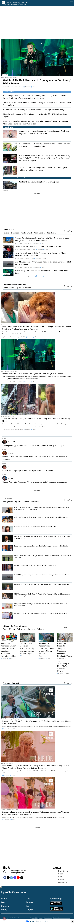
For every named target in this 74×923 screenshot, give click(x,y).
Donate (28, 906)
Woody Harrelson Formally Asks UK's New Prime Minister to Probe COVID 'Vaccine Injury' (44, 145)
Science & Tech (38, 501)
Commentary (8, 287)
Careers (60, 877)
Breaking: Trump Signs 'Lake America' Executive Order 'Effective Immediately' (41, 613)
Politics (6, 233)
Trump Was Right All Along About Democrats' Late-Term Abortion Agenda (34, 482)
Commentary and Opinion (14, 284)
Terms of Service (48, 917)
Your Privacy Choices (39, 921)
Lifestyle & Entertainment (15, 626)
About (28, 898)
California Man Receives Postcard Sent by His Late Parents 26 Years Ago (27, 648)
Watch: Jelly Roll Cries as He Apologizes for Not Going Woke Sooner (32, 373)
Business (15, 233)
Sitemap (41, 917)
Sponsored (29, 909)
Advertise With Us (62, 882)
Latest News (8, 229)
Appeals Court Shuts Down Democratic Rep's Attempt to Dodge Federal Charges (41, 584)
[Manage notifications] (4, 918)
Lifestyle (4, 909)
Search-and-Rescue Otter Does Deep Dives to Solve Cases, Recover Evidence (46, 649)
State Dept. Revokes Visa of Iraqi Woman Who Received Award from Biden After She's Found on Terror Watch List (35, 122)
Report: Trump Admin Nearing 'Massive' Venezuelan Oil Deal (35, 565)
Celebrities (21, 629)
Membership (30, 902)
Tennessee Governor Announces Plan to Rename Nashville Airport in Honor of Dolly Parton (44, 132)
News (3, 902)
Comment (27, 86)
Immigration (8, 501)
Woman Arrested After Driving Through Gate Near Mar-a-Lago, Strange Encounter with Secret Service (42, 239)
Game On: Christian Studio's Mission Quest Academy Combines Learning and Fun (8, 649)
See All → (68, 231)
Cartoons (27, 287)
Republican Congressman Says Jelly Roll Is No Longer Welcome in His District (41, 546)
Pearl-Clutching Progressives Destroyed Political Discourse (27, 470)
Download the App (56, 898)
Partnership (61, 879)
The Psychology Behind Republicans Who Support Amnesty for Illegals (33, 445)
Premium (4, 898)
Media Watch (26, 233)
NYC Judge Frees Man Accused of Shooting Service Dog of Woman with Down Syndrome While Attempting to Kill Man (34, 96)
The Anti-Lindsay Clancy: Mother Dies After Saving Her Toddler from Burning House (43, 168)
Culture (26, 501)
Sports (18, 501)
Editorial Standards (63, 871)
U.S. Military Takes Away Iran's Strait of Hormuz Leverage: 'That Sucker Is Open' (41, 575)
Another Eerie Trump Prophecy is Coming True (39, 182)
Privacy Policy (35, 917)
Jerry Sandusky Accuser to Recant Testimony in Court (38, 246)
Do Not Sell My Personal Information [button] (61, 917)
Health (12, 629)
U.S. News (7, 498)
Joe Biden (51, 233)
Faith (5, 629)
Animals (40, 629)
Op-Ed (18, 287)
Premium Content (11, 683)
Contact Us (60, 874)
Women (31, 629)
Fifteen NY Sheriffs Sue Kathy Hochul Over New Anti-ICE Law (35, 527)
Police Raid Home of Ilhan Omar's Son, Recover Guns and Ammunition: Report (41, 517)
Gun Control (39, 233)
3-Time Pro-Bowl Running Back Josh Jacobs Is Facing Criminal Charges (34, 109)
